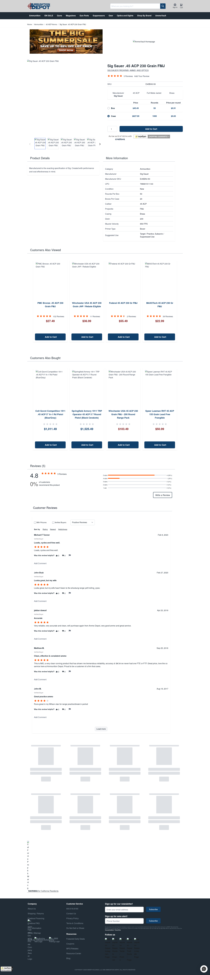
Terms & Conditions (74, 923)
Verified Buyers (60, 522)
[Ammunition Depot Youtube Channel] (115, 949)
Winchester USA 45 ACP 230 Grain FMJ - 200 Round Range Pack (123, 414)
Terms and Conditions (109, 929)
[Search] (163, 6)
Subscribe (153, 909)
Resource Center (73, 953)
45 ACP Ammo (51, 24)
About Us (32, 908)
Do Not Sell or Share (75, 928)
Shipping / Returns (36, 913)
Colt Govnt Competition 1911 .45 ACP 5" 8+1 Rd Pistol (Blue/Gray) (50, 414)
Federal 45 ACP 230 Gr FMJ (123, 303)
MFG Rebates (72, 948)
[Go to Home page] (38, 6)
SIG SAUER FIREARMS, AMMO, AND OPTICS (128, 70)
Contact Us (71, 913)
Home (29, 24)
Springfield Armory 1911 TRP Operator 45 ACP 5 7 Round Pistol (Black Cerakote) (87, 414)
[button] (7, 968)
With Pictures (41, 522)
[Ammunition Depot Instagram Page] (107, 948)
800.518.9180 (72, 908)
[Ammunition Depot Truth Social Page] (129, 949)
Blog (68, 958)
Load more (101, 728)
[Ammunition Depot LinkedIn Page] (137, 948)
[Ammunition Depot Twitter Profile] (122, 949)
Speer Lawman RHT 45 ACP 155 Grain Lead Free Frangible (159, 414)
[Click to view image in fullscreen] (65, 97)
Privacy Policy (118, 929)
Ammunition (38, 24)
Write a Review (162, 495)
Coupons (70, 943)
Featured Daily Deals (75, 938)
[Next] (100, 144)
